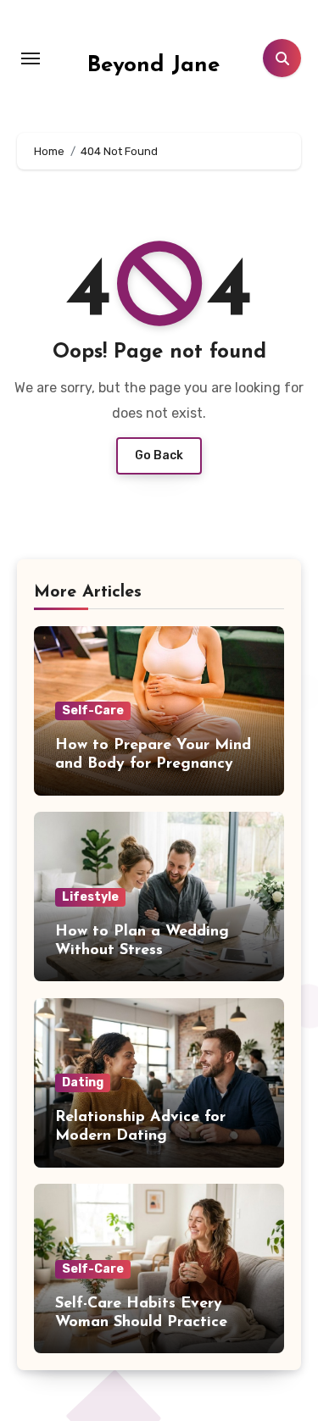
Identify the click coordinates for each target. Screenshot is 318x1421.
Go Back (159, 455)
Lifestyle (90, 897)
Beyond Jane (153, 65)
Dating (82, 1082)
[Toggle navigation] (30, 58)
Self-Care (93, 710)
